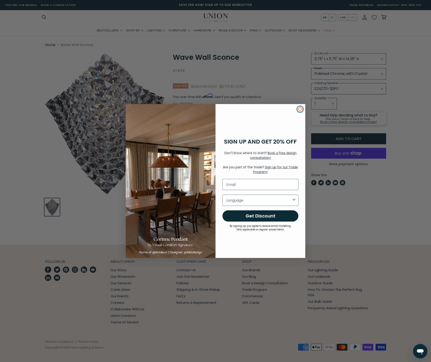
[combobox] (259, 200)
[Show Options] (294, 200)
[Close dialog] (300, 109)
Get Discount (260, 216)
